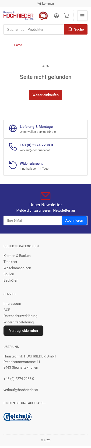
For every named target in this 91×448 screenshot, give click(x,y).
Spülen (9, 274)
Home (18, 45)
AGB (7, 310)
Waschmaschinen (17, 268)
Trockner (10, 262)
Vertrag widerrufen (23, 331)
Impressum (12, 303)
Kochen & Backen (17, 256)
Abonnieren (74, 220)
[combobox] (46, 29)
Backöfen (11, 280)
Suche (79, 29)
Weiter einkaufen (45, 95)
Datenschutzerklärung (20, 316)
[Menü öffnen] (82, 15)
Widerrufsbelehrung (19, 322)
